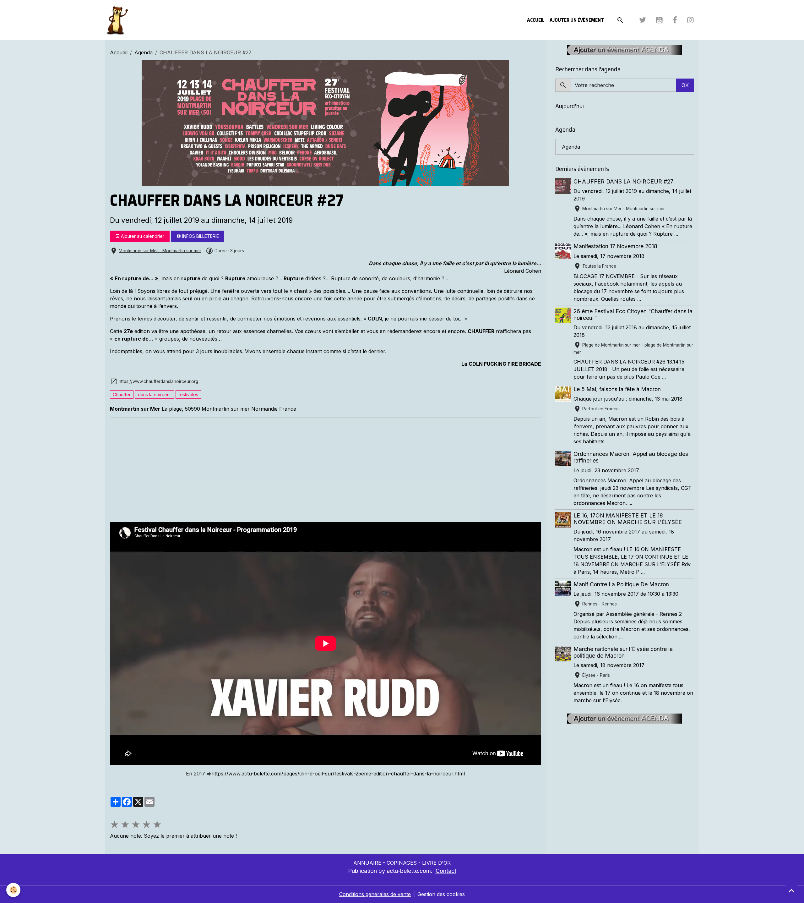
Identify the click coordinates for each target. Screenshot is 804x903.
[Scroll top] (791, 890)
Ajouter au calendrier (142, 236)
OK (685, 85)
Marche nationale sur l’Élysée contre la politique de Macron (623, 652)
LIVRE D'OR (436, 863)
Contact (446, 870)
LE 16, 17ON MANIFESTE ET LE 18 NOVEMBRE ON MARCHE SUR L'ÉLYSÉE (627, 518)
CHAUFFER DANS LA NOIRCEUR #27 (623, 181)
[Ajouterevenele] (624, 49)
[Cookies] (13, 890)
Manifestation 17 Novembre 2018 (615, 246)
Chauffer (122, 394)
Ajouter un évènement (577, 20)
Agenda (143, 52)
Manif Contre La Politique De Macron (621, 584)
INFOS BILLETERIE (200, 236)
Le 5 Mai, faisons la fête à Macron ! (618, 389)
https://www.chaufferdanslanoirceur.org (158, 381)
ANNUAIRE (367, 863)
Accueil (536, 20)
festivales (188, 394)
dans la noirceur (154, 394)
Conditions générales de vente (375, 894)
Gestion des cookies (441, 894)
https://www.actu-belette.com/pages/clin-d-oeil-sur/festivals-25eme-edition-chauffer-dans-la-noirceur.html (338, 773)
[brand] (118, 20)
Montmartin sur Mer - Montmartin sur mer (160, 250)
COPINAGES (402, 863)
